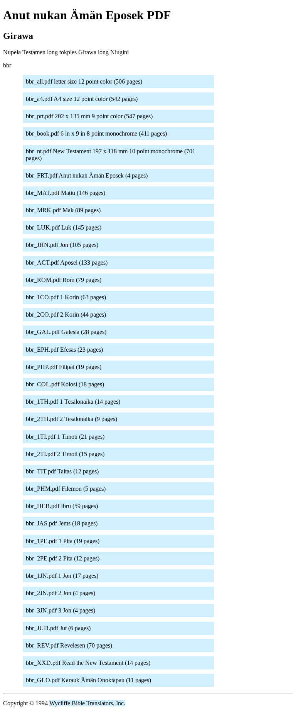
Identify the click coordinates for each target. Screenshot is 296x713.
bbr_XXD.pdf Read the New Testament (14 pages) (88, 662)
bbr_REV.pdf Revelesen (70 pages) (69, 645)
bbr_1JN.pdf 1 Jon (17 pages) (62, 575)
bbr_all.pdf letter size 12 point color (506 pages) (84, 81)
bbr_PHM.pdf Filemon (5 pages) (66, 488)
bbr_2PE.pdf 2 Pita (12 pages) (62, 558)
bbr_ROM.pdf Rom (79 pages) (63, 280)
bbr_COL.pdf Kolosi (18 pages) (65, 384)
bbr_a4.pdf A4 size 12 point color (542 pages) (82, 99)
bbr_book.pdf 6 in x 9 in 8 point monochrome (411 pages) (96, 133)
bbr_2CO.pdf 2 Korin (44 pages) (66, 314)
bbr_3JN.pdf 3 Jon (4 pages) (60, 610)
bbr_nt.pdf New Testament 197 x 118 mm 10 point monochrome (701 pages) (110, 154)
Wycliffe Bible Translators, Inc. (87, 703)
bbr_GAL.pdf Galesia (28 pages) (66, 332)
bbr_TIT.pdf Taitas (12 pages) (62, 471)
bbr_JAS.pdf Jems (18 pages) (62, 523)
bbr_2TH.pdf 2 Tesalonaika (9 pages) (71, 419)
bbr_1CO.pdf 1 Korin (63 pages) (66, 297)
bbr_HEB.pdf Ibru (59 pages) (62, 506)
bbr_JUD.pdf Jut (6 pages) (58, 628)
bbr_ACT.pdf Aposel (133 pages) (67, 262)
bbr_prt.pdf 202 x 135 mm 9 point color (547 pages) (89, 116)
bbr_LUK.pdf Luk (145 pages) (63, 227)
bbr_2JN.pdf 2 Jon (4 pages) (60, 593)
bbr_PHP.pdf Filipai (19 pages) (63, 367)
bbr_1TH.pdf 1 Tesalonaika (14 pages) (73, 401)
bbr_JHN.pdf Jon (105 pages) (62, 245)
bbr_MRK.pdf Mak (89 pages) (63, 210)
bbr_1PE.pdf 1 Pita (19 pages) (62, 541)
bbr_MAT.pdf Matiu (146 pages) (65, 193)
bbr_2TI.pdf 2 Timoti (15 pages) (65, 454)
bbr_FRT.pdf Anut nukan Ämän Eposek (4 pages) (87, 175)
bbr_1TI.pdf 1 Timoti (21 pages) (65, 436)
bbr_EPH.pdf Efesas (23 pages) (64, 349)
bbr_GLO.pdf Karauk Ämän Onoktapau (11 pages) (88, 680)
